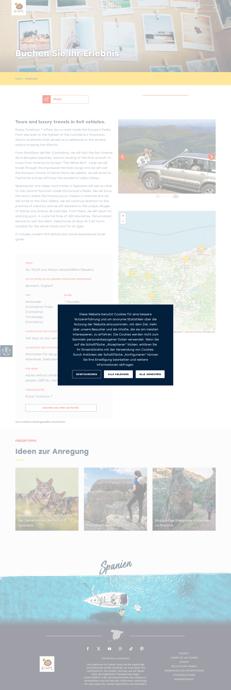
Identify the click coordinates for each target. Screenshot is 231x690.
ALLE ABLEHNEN (118, 374)
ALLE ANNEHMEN (150, 374)
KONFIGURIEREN (86, 374)
